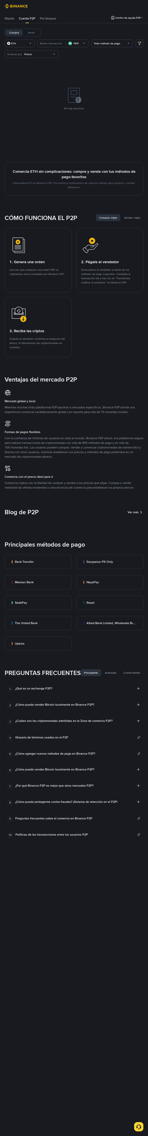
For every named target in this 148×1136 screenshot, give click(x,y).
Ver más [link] (133, 512)
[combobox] (20, 43)
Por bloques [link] (48, 18)
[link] (38, 562)
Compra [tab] (14, 32)
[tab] (9, 18)
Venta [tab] (31, 32)
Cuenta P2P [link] (27, 18)
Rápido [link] (9, 18)
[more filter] (139, 43)
